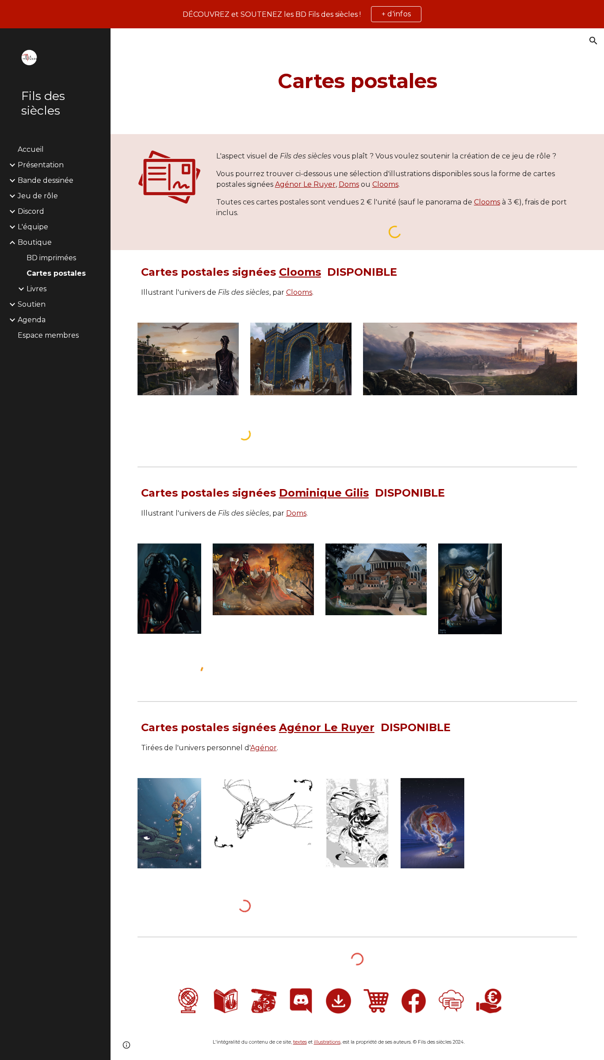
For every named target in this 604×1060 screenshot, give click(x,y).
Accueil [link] (31, 149)
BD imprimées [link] (51, 258)
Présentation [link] (41, 165)
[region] (302, 14)
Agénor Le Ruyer (305, 184)
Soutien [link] (32, 304)
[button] (593, 40)
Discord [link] (31, 211)
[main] (357, 81)
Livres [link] (36, 289)
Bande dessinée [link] (45, 180)
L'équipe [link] (33, 227)
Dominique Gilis (324, 492)
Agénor (263, 748)
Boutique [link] (35, 242)
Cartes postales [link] (56, 273)
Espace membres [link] (48, 335)
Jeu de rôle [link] (38, 196)
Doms (349, 184)
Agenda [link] (32, 320)
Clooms (385, 184)
